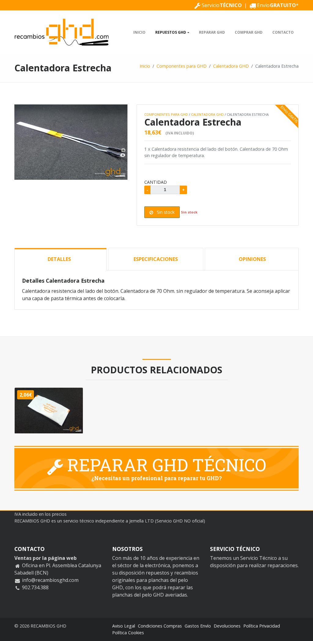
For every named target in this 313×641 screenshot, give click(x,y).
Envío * (277, 5)
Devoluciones (227, 626)
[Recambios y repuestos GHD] (61, 32)
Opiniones (252, 259)
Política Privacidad (261, 626)
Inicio (139, 32)
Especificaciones (156, 259)
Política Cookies (128, 632)
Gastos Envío (198, 626)
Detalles (59, 259)
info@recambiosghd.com (50, 580)
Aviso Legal (123, 626)
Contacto (283, 32)
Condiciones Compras (160, 626)
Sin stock (165, 212)
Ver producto (52, 413)
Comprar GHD (249, 32)
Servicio (221, 5)
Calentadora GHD (231, 66)
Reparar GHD (212, 32)
